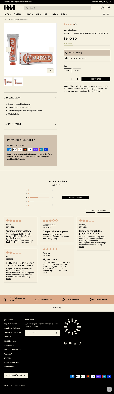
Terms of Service (10, 367)
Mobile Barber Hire (11, 363)
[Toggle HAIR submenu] (49, 14)
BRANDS (6, 14)
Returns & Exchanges (12, 332)
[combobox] (57, 8)
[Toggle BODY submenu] (57, 14)
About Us (7, 337)
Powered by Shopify (19, 386)
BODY (54, 14)
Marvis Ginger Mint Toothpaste (18, 20)
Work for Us (8, 354)
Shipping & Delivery (12, 328)
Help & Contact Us (11, 324)
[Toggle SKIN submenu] (40, 14)
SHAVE (29, 14)
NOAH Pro (8, 358)
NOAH (10, 386)
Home (5, 20)
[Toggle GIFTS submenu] (66, 14)
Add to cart (96, 79)
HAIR (45, 14)
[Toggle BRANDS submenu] (10, 14)
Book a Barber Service (12, 350)
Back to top (57, 307)
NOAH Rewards (10, 341)
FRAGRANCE (17, 14)
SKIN (37, 14)
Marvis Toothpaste (70, 30)
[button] (109, 7)
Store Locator (9, 345)
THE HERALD (106, 14)
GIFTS (63, 14)
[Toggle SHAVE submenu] (32, 14)
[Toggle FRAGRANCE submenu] (23, 14)
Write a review (75, 197)
